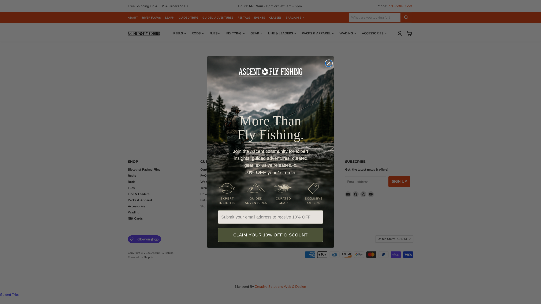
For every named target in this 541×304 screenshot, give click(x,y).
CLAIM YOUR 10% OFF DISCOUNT (270, 235)
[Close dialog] (328, 63)
